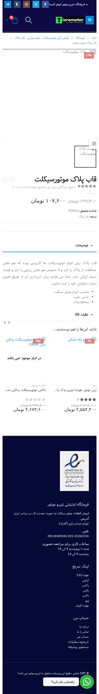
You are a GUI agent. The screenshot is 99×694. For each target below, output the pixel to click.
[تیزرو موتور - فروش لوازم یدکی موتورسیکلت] (70, 20)
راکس (85, 585)
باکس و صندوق (38, 385)
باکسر (85, 595)
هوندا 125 (83, 575)
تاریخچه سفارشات (78, 642)
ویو (87, 600)
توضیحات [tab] (81, 245)
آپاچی (85, 580)
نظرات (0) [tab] (81, 315)
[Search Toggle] (28, 20)
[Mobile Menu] (90, 20)
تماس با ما (83, 631)
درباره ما (84, 626)
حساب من (83, 636)
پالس (86, 590)
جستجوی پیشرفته (78, 647)
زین (94, 385)
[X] (35, 4)
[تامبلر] (17, 4)
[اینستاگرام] (26, 4)
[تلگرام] (7, 4)
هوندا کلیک (82, 605)
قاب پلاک (83, 216)
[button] (9, 322)
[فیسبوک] (45, 4)
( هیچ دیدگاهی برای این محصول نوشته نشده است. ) (44, 187)
